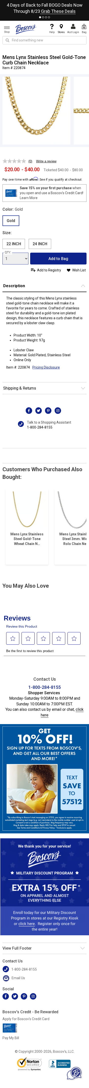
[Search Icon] (7, 40)
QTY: (8, 252)
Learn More (29, 198)
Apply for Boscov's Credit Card (25, 1019)
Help (52, 32)
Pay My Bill (10, 1038)
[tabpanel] (44, 7)
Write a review (46, 161)
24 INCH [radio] (40, 244)
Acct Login (73, 32)
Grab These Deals (58, 11)
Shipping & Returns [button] (19, 388)
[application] (74, 1073)
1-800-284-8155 (39, 427)
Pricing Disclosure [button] (46, 367)
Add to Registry (49, 270)
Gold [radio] (11, 220)
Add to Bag (58, 258)
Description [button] (14, 285)
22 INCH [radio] (13, 244)
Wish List (79, 270)
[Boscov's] (26, 29)
